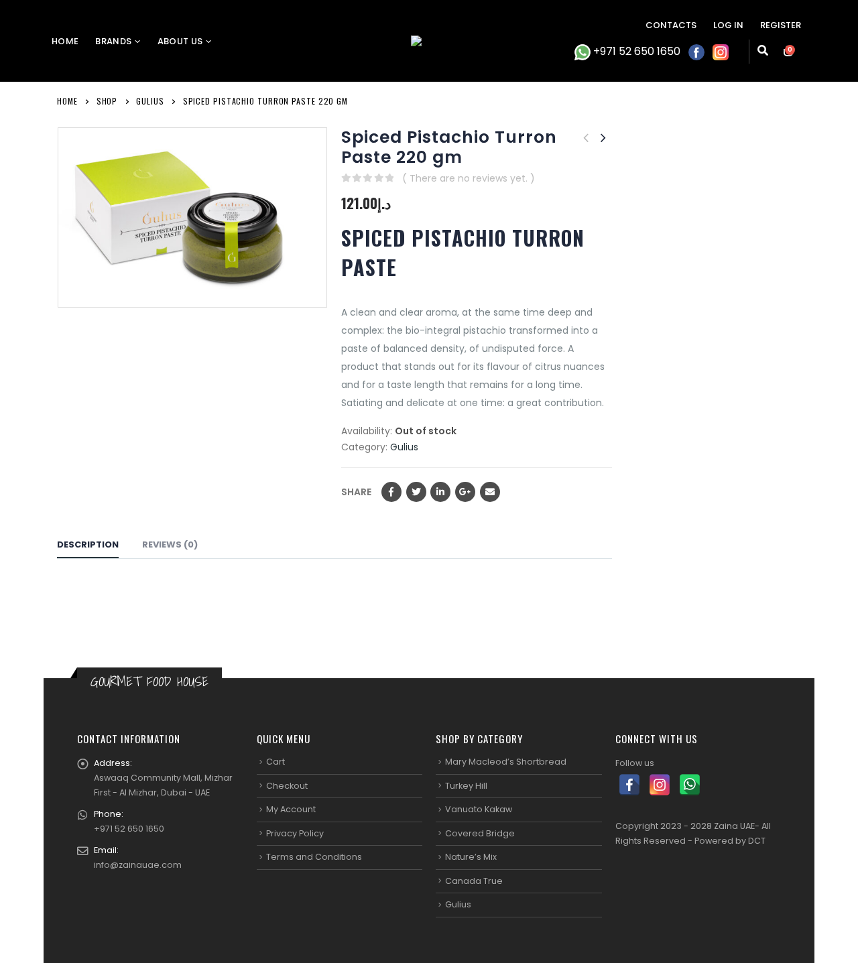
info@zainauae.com (138, 865)
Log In (728, 25)
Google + (465, 492)
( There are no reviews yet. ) (468, 178)
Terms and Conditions (314, 856)
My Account (291, 809)
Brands (113, 41)
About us (180, 41)
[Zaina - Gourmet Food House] (429, 41)
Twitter (416, 492)
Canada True (474, 881)
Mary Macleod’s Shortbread (505, 761)
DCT (756, 840)
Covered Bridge (480, 833)
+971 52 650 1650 (635, 51)
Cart (275, 761)
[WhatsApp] (689, 784)
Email (490, 492)
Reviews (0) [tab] (170, 544)
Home (65, 41)
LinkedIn (440, 492)
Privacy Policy (295, 833)
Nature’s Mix (471, 856)
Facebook (391, 492)
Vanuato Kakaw (478, 809)
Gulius (404, 447)
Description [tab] (88, 544)
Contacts (671, 25)
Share (356, 492)
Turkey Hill (466, 785)
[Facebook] (629, 784)
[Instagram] (659, 784)
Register (780, 25)
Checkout (287, 785)
